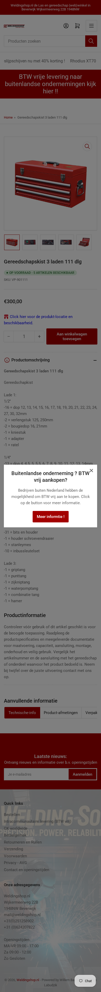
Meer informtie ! (50, 516)
